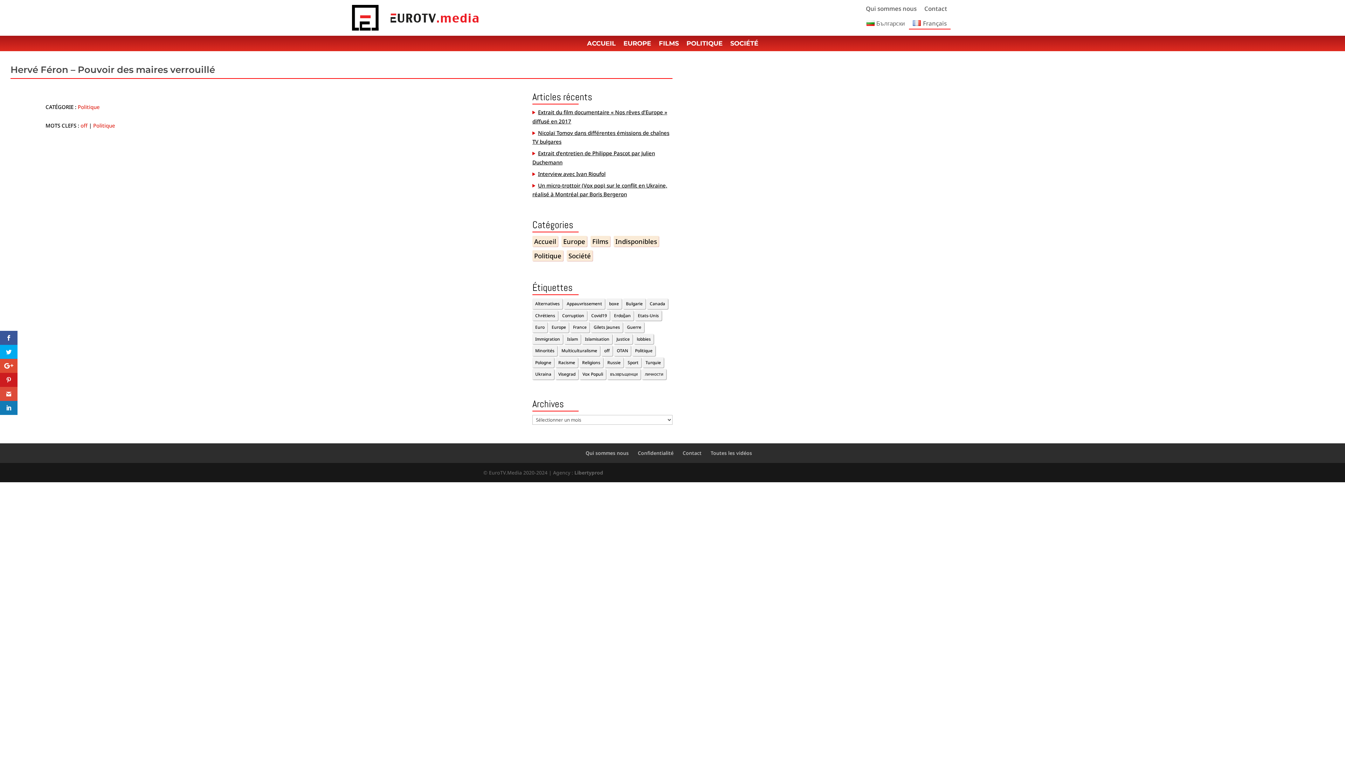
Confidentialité (656, 453)
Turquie (653, 363)
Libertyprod (588, 472)
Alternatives (547, 304)
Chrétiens (545, 316)
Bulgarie (634, 304)
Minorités (544, 351)
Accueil (545, 241)
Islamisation (597, 339)
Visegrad (566, 374)
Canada (657, 304)
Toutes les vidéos (731, 453)
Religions (591, 363)
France (580, 327)
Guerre (634, 327)
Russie (614, 363)
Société (744, 44)
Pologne (543, 363)
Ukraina (543, 374)
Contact (935, 9)
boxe (614, 304)
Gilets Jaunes (607, 327)
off (84, 125)
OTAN (622, 351)
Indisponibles (636, 241)
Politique (705, 44)
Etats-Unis (648, 316)
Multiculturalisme (579, 351)
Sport (633, 363)
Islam (572, 339)
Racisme (566, 363)
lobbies (644, 339)
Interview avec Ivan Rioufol (572, 173)
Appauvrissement (584, 304)
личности (654, 374)
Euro (540, 327)
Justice (623, 339)
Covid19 (599, 316)
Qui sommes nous (891, 9)
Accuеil (601, 44)
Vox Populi (592, 374)
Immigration (547, 339)
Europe (637, 44)
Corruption (573, 316)
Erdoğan (622, 316)
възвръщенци (624, 374)
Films (669, 44)
